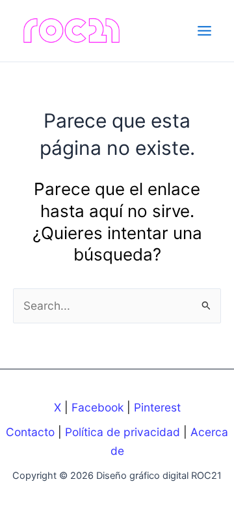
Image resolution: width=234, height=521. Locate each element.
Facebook (98, 407)
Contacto (30, 432)
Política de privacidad (122, 432)
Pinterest (157, 407)
